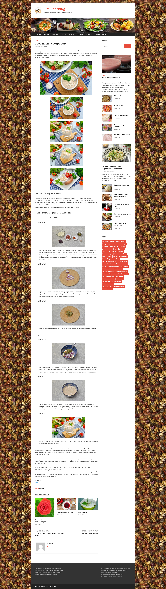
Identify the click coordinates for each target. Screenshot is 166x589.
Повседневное (123, 256)
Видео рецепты (114, 246)
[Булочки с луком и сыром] (107, 220)
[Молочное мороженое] (107, 121)
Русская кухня (123, 261)
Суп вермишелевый (113, 266)
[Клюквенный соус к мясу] (66, 510)
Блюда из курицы (120, 241)
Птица (117, 259)
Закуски (55, 34)
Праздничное (110, 259)
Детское (121, 249)
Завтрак (114, 251)
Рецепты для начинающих (109, 261)
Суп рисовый (124, 273)
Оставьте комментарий (41, 46)
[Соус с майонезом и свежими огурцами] (44, 518)
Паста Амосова (119, 105)
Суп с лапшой (119, 276)
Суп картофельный (121, 271)
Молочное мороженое (121, 115)
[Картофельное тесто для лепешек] (107, 191)
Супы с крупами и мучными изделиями (113, 286)
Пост (103, 259)
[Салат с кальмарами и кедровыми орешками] (116, 162)
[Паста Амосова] (107, 111)
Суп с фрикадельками (108, 278)
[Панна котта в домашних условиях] (107, 131)
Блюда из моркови (107, 244)
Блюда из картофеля (108, 241)
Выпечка (122, 246)
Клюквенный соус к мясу (65, 512)
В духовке (105, 246)
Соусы (71, 34)
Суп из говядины (107, 268)
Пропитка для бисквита (122, 134)
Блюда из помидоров (120, 244)
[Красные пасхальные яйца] (107, 210)
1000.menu (38, 483)
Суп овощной (115, 273)
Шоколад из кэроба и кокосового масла (121, 195)
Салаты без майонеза (108, 264)
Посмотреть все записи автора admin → (60, 547)
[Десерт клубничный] (116, 73)
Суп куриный (106, 273)
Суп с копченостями (108, 276)
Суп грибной (124, 266)
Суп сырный (119, 278)
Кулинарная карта (101, 34)
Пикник (115, 256)
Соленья (80, 34)
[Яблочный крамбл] (107, 102)
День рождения (106, 249)
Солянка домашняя (121, 264)
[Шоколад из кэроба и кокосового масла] (107, 201)
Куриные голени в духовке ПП (120, 224)
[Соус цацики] (88, 510)
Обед (103, 256)
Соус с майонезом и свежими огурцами (41, 521)
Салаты (63, 34)
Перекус (109, 256)
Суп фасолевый (116, 281)
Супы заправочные (107, 283)
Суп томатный (106, 281)
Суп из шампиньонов (108, 271)
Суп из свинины (118, 268)
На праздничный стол (120, 254)
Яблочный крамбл (120, 96)
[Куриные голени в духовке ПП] (107, 229)
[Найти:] (116, 46)
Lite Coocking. (55, 9)
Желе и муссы (106, 251)
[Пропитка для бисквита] (107, 140)
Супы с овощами (107, 288)
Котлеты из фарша (107, 254)
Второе (46, 34)
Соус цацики (82, 512)
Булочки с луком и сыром (122, 214)
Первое (38, 34)
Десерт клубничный (111, 77)
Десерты (89, 34)
